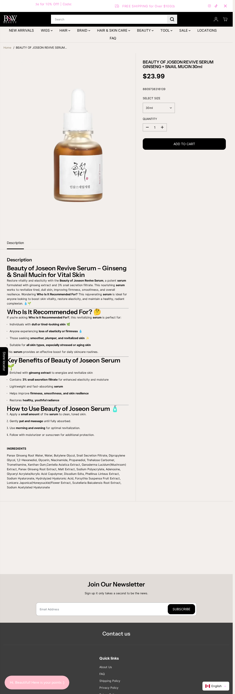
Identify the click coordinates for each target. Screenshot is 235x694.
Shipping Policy (109, 681)
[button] (216, 686)
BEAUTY (144, 30)
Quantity (150, 119)
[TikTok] (216, 6)
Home (7, 47)
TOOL (165, 30)
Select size (151, 98)
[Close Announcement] (225, 6)
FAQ (113, 38)
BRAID (82, 30)
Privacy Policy (108, 687)
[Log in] (216, 19)
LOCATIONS (207, 30)
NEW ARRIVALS (21, 30)
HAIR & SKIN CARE (112, 30)
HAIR (63, 30)
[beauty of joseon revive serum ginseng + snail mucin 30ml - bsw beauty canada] (78, 145)
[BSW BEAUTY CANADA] (10, 19)
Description (15, 243)
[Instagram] (209, 6)
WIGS (46, 30)
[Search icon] (172, 19)
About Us (105, 667)
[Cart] (225, 19)
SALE (184, 30)
